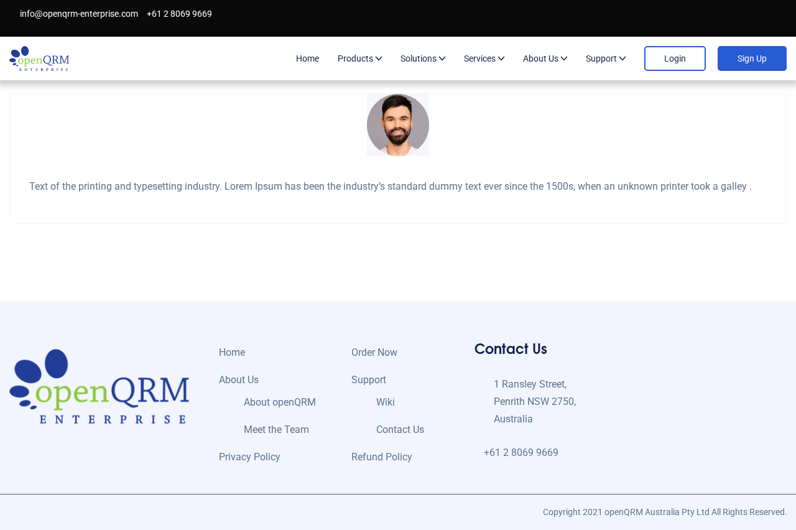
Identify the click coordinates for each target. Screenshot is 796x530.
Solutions (418, 58)
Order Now (374, 352)
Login (675, 58)
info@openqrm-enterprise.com (78, 14)
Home (307, 58)
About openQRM (280, 402)
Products (355, 58)
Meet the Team (276, 429)
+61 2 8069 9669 (178, 14)
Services (480, 58)
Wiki (385, 402)
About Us (540, 58)
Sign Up (752, 58)
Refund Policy (381, 457)
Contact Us (400, 429)
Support (601, 58)
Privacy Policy (249, 457)
